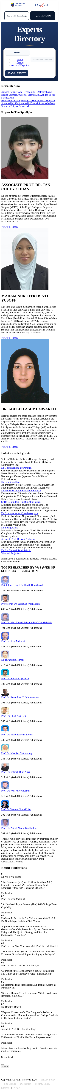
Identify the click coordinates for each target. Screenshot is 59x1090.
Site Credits (10, 1083)
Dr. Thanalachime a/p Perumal (16, 467)
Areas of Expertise (20, 65)
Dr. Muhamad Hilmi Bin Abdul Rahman (21, 490)
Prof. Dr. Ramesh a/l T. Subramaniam (20, 697)
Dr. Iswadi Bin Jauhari (12, 659)
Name (20, 59)
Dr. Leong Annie (9, 527)
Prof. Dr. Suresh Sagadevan (15, 678)
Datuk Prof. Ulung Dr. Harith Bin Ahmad (22, 585)
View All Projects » (11, 553)
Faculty (20, 62)
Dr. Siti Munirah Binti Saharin (16, 550)
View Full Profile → (11, 227)
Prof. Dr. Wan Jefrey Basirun (15, 790)
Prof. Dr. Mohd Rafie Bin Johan (17, 734)
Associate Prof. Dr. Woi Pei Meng (18, 539)
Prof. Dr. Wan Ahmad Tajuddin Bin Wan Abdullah (26, 622)
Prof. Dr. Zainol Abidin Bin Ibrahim (19, 828)
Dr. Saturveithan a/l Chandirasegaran (19, 513)
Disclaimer (25, 1083)
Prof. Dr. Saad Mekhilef (13, 641)
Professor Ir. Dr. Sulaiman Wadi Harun (20, 603)
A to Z (17, 1088)
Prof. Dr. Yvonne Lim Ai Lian (16, 809)
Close (5, 1066)
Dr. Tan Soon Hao (10, 482)
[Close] (2, 1064)
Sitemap (5, 1088)
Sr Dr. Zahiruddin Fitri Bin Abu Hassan (21, 502)
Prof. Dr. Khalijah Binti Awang (16, 753)
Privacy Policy (48, 1079)
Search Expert (17, 73)
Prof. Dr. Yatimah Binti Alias (15, 772)
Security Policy (42, 1083)
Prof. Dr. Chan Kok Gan (13, 716)
